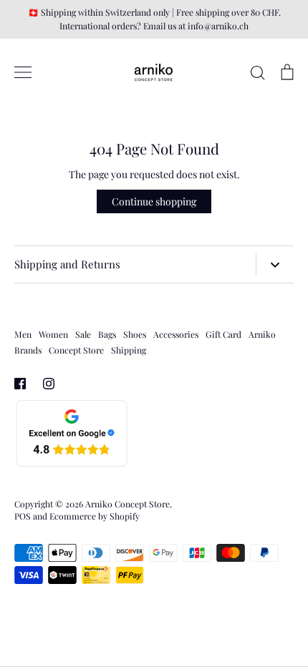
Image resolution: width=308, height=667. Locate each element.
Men (23, 334)
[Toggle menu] (23, 72)
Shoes (134, 334)
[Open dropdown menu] (275, 264)
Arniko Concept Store (127, 504)
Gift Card (223, 334)
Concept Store (76, 350)
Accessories (175, 334)
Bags (107, 334)
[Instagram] (48, 383)
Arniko (262, 334)
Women (53, 334)
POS (22, 516)
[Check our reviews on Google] (71, 464)
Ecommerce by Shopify (94, 516)
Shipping (128, 350)
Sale (83, 334)
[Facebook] (20, 383)
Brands (28, 350)
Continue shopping (154, 201)
